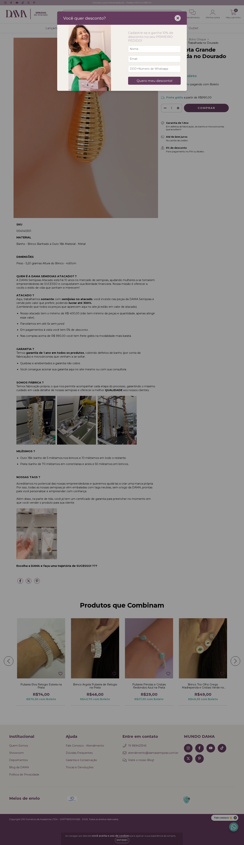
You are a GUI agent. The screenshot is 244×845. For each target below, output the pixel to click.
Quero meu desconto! (154, 81)
